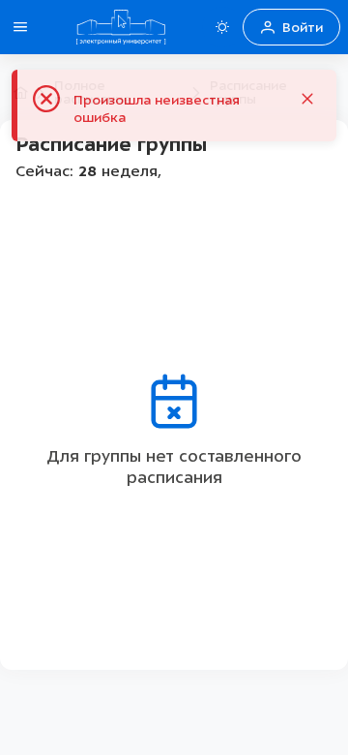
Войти (302, 27)
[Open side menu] (20, 27)
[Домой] (120, 27)
